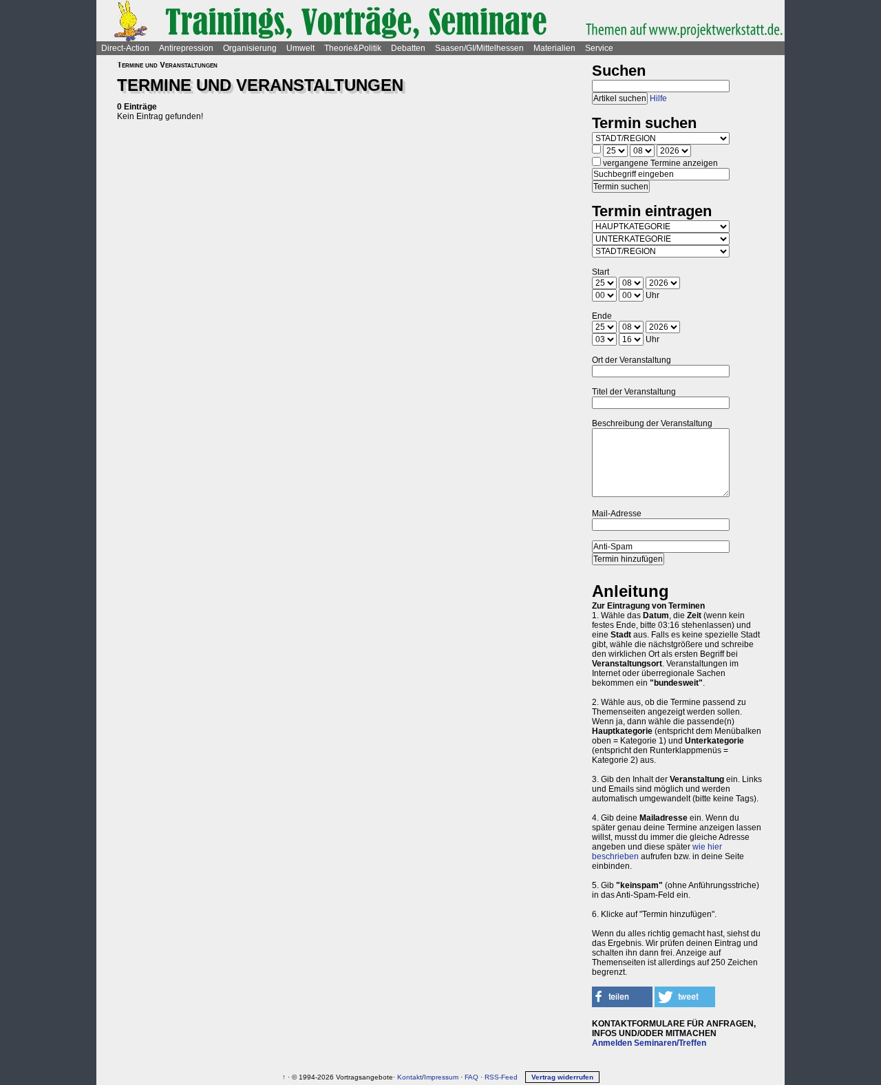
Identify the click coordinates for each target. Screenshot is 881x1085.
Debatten (408, 48)
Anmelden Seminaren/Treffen (649, 1043)
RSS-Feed (501, 1077)
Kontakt (409, 1077)
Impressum (441, 1077)
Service (599, 48)
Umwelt (300, 48)
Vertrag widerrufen (562, 1077)
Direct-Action (125, 48)
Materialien (554, 48)
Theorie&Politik (352, 48)
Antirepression (186, 48)
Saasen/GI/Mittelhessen (479, 48)
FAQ (471, 1077)
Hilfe (658, 98)
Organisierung (250, 48)
